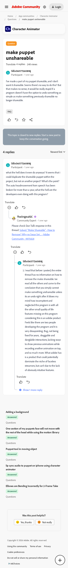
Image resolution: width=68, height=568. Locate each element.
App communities (26, 16)
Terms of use (35, 546)
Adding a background (17, 411)
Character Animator (48, 16)
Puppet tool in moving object (21, 448)
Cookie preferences (15, 552)
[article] (34, 185)
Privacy (47, 546)
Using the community (17, 546)
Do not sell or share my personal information (27, 557)
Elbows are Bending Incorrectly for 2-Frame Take (32, 485)
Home (10, 16)
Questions (12, 19)
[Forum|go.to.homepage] (26, 7)
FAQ (9, 111)
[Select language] (45, 7)
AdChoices (15, 563)
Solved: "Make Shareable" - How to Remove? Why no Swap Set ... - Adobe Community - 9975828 (33, 234)
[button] (6, 8)
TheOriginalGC (25, 216)
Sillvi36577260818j (21, 70)
